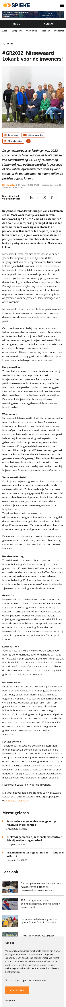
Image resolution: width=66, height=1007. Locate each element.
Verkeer (46, 30)
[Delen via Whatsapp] (51, 197)
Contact (49, 23)
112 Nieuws (31, 30)
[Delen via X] (44, 197)
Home (16, 23)
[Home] (16, 5)
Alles (4, 30)
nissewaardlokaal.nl (17, 800)
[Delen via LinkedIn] (31, 197)
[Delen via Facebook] (38, 197)
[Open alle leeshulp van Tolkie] (28, 141)
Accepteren (17, 990)
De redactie (8, 184)
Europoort (17, 30)
